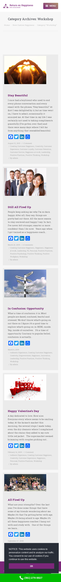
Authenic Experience (18, 455)
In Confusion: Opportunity (26, 308)
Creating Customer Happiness (22, 146)
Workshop (45, 155)
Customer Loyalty (27, 149)
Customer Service (17, 152)
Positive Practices (17, 155)
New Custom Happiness (23, 25)
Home (7, 25)
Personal (33, 251)
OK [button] (31, 566)
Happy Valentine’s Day (23, 411)
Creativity (39, 146)
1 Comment (27, 143)
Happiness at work (32, 152)
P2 (28, 251)
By (14, 158)
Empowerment (25, 355)
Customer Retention (43, 149)
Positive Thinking (33, 155)
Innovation (45, 355)
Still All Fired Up (19, 207)
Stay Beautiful (18, 95)
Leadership (45, 152)
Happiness (39, 248)
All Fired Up (16, 499)
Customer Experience (27, 458)
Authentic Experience (18, 352)
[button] (38, 559)
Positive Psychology (18, 254)
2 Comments (28, 245)
